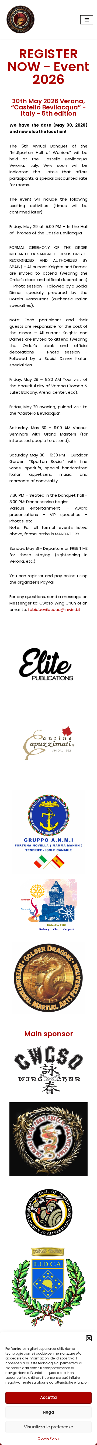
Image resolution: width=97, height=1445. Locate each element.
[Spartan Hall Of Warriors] (20, 20)
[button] (89, 1338)
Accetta (48, 1397)
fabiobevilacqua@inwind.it (54, 609)
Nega (48, 1412)
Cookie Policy (48, 1438)
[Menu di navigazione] (86, 19)
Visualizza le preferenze (48, 1427)
